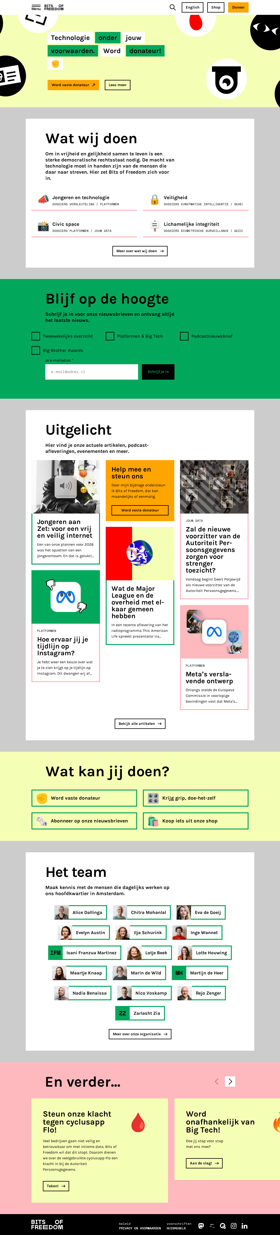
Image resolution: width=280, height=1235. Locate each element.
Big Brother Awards (63, 350)
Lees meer (117, 85)
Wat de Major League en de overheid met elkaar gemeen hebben (137, 602)
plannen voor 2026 (77, 544)
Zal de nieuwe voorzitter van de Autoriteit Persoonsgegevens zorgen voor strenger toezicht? (213, 549)
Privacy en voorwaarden (140, 1228)
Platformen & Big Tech (140, 336)
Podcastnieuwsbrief (211, 336)
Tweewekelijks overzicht (68, 336)
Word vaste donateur (140, 510)
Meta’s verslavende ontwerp (209, 677)
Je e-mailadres (59, 360)
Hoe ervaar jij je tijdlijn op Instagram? (62, 646)
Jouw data (194, 520)
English (192, 7)
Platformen (46, 630)
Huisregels (176, 1228)
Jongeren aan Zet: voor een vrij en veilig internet (64, 528)
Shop (215, 7)
